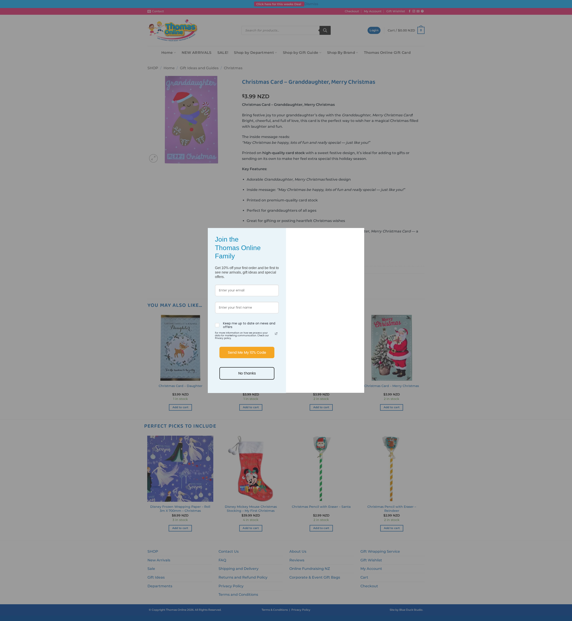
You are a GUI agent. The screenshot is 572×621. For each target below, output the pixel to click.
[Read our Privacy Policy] (276, 333)
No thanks (247, 373)
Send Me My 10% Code (247, 352)
